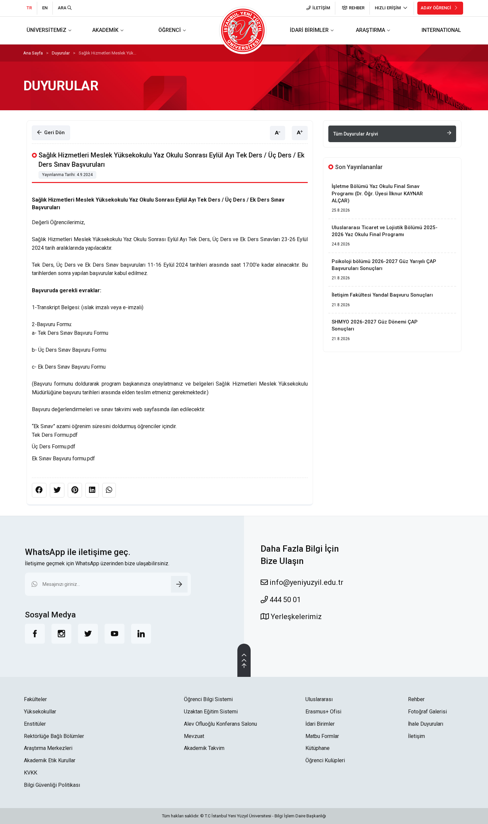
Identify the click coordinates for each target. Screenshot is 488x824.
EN (44, 7)
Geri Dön (53, 133)
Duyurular (61, 52)
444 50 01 (284, 599)
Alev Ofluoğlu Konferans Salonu (220, 724)
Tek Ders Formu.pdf (55, 435)
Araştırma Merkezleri (48, 748)
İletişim (416, 736)
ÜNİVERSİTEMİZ (46, 30)
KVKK (30, 773)
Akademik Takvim (204, 748)
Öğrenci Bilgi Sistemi (208, 699)
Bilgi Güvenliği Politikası (52, 785)
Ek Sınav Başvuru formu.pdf (63, 458)
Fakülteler (35, 699)
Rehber (416, 699)
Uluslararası (319, 699)
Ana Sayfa (33, 52)
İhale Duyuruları (425, 724)
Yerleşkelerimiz (295, 616)
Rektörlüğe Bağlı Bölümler (54, 736)
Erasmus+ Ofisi (323, 711)
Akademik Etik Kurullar (49, 760)
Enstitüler (35, 724)
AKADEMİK (105, 30)
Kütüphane (317, 748)
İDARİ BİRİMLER (309, 30)
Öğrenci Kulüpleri (325, 760)
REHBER (357, 7)
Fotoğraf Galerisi (427, 711)
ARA (62, 7)
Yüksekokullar (40, 711)
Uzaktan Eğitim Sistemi (211, 711)
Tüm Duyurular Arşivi (355, 134)
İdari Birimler (320, 724)
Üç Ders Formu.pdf (53, 446)
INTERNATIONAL (441, 30)
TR (29, 7)
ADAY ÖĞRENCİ (436, 7)
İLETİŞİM (321, 7)
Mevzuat (194, 736)
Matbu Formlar (322, 736)
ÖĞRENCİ (169, 30)
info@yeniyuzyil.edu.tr (305, 582)
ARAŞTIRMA (370, 30)
